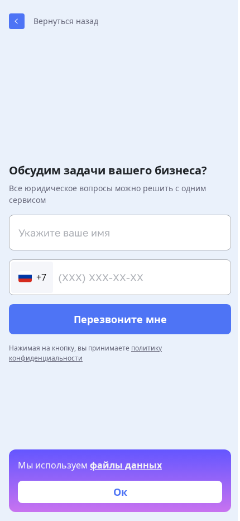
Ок (120, 492)
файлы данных (126, 465)
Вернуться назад (65, 21)
